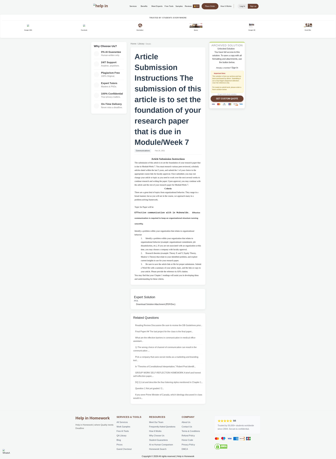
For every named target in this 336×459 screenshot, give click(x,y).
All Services (122, 422)
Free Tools (169, 6)
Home (133, 43)
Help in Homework (92, 418)
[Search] (123, 6)
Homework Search (157, 449)
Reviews (191, 6)
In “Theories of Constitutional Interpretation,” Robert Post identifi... (165, 366)
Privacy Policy (188, 444)
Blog (119, 440)
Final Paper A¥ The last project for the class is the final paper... (164, 331)
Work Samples (123, 426)
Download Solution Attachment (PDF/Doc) (155, 304)
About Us (186, 422)
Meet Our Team (156, 422)
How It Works (226, 6)
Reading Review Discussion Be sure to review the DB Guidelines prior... (168, 325)
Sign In (235, 67)
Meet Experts (156, 6)
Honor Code (187, 440)
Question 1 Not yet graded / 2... (149, 388)
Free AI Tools (123, 431)
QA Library (121, 435)
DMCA (185, 449)
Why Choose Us (156, 435)
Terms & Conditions (191, 431)
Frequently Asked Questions (162, 426)
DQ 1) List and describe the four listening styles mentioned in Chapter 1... (169, 382)
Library (141, 43)
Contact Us (187, 426)
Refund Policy (188, 435)
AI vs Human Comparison (161, 444)
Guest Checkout (124, 449)
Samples (179, 6)
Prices (119, 444)
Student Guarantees (158, 440)
